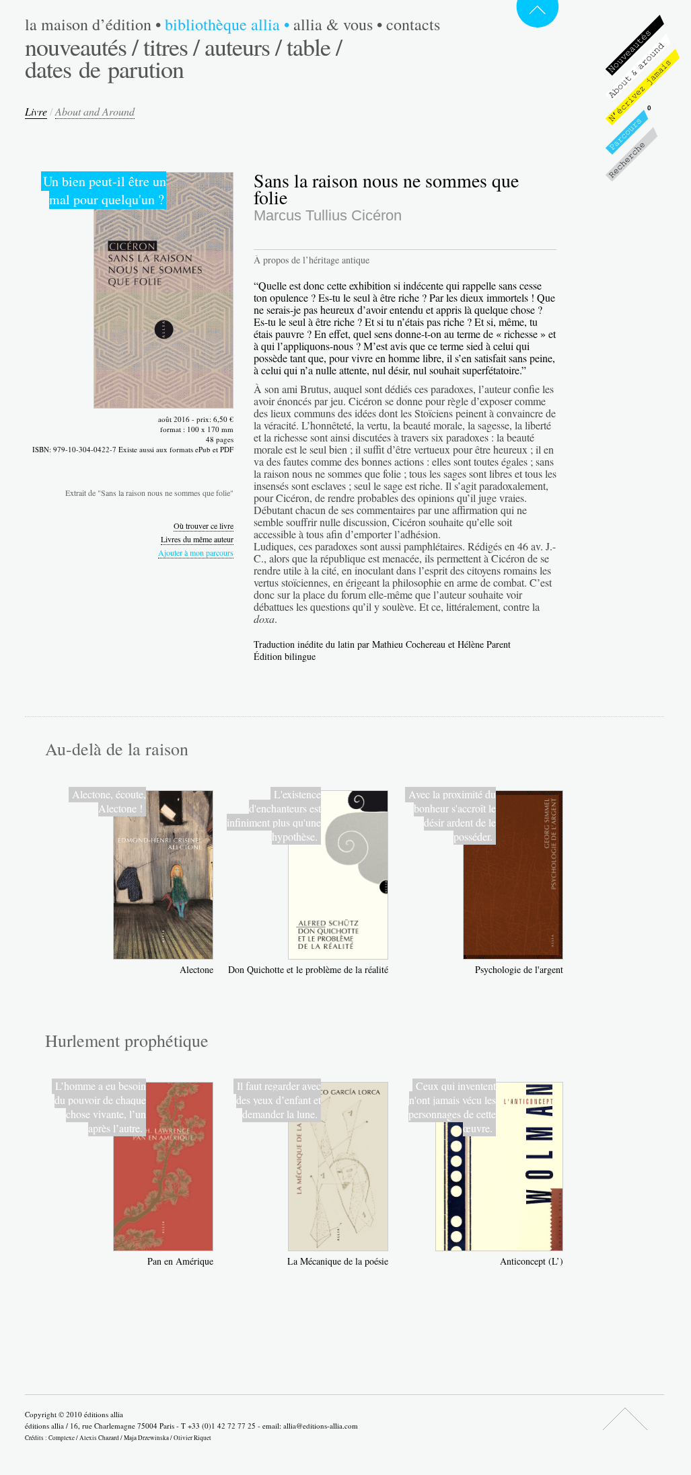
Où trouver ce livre (203, 525)
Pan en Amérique (180, 1261)
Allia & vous (337, 24)
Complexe (61, 1437)
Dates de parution (104, 68)
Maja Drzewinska (146, 1437)
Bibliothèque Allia (227, 24)
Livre (36, 111)
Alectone (196, 969)
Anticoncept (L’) (531, 1261)
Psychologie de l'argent (519, 969)
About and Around (95, 111)
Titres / (171, 46)
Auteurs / (243, 46)
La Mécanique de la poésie (337, 1261)
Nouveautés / (81, 46)
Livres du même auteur (197, 539)
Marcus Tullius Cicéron (328, 215)
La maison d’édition (93, 24)
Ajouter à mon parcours (195, 552)
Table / (314, 46)
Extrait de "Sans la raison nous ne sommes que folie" (149, 492)
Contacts (413, 24)
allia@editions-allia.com (320, 1426)
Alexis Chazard (99, 1437)
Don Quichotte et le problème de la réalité (308, 969)
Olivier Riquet (192, 1437)
